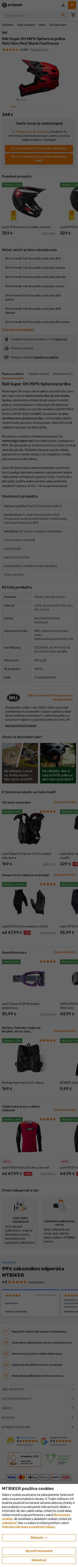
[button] (9, 1523)
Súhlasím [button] (39, 1538)
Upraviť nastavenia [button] (39, 1551)
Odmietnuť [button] (39, 1560)
